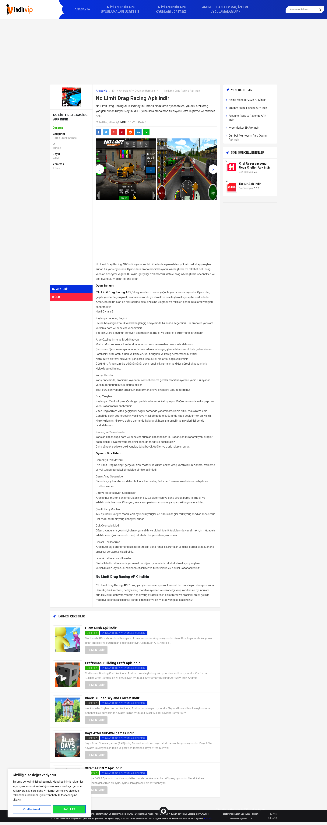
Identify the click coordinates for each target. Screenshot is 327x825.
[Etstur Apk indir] (231, 187)
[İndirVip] (19, 10)
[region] (49, 793)
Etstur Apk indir (250, 184)
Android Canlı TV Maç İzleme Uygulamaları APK (225, 9)
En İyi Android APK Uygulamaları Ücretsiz (120, 9)
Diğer (56, 297)
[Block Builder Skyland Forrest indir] (67, 709)
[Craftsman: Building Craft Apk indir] (67, 674)
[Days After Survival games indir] (67, 744)
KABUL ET (69, 809)
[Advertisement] (163, 51)
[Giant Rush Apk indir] (67, 639)
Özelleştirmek (31, 809)
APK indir (62, 289)
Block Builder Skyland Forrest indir (112, 698)
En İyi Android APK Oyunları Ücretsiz (171, 9)
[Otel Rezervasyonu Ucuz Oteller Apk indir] (231, 167)
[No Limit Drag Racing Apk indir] (71, 96)
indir (123, 122)
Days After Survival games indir (109, 733)
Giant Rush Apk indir (101, 628)
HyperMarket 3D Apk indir (244, 127)
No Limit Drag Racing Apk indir (132, 98)
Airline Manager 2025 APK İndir (247, 99)
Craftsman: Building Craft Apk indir (112, 663)
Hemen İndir (96, 650)
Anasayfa (82, 9)
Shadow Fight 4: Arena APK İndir (248, 107)
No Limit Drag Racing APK (113, 585)
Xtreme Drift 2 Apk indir (103, 768)
